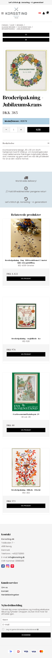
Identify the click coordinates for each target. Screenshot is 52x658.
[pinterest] (12, 566)
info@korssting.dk (16, 557)
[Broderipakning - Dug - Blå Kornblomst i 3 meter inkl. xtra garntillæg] (26, 238)
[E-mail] (26, 624)
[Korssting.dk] (15, 13)
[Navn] (26, 619)
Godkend (26, 635)
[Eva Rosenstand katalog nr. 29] (26, 392)
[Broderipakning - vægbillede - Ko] (26, 316)
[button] (26, 35)
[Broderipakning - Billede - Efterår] (26, 467)
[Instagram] (7, 566)
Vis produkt (26, 278)
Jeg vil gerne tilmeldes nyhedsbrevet (24, 629)
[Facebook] (3, 566)
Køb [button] (38, 129)
